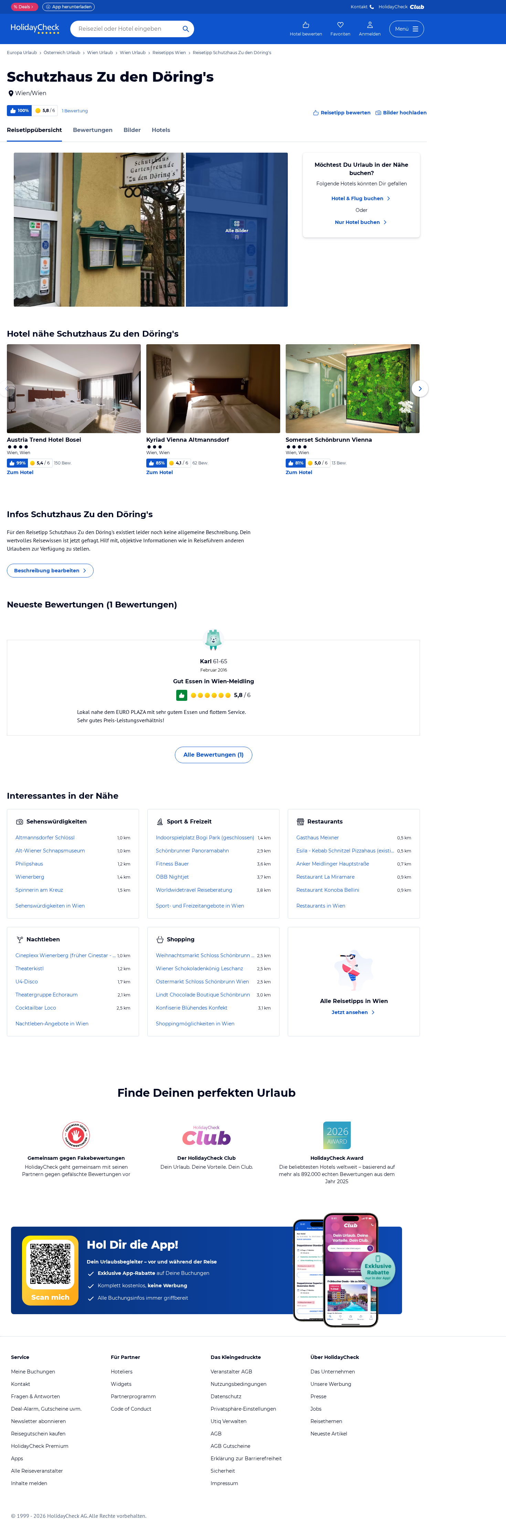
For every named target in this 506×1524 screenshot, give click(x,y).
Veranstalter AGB (231, 1372)
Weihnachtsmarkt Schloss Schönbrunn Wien (206, 955)
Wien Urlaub (100, 52)
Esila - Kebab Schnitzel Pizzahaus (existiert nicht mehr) (346, 851)
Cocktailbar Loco (35, 1008)
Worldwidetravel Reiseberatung (194, 890)
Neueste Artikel (328, 1434)
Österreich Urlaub (62, 52)
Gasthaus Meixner (317, 838)
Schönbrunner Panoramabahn (192, 851)
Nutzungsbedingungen (238, 1384)
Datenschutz (226, 1396)
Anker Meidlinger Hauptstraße (332, 864)
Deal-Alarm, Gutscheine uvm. (46, 1409)
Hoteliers (122, 1372)
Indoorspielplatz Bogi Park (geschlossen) (205, 838)
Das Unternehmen (332, 1372)
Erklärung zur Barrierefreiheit (246, 1458)
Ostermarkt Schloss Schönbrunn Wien (202, 982)
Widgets (121, 1384)
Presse (318, 1396)
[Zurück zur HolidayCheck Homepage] (35, 29)
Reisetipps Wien (169, 52)
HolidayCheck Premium (39, 1446)
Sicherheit (223, 1471)
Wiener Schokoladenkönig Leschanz (199, 968)
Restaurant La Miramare (325, 877)
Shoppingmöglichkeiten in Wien (195, 1024)
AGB (216, 1434)
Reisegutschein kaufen (38, 1434)
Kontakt (359, 6)
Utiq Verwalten (228, 1421)
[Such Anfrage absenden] (186, 29)
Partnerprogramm (133, 1396)
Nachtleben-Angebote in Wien (51, 1024)
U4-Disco (26, 982)
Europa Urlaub (22, 52)
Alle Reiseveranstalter (37, 1471)
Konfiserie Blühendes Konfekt (192, 1008)
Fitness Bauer (172, 864)
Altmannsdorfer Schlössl (45, 838)
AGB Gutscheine (230, 1446)
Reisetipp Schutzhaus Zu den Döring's (232, 52)
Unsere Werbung (330, 1384)
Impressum (224, 1483)
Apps (17, 1458)
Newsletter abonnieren (38, 1421)
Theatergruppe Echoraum (46, 995)
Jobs (315, 1409)
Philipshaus (29, 864)
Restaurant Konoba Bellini (327, 890)
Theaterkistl (29, 968)
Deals (22, 6)
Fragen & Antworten (35, 1396)
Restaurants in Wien (320, 906)
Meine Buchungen (33, 1372)
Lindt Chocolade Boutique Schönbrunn (203, 995)
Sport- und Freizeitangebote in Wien (200, 906)
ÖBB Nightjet (172, 877)
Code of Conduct (131, 1409)
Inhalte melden (29, 1483)
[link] (306, 29)
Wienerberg (29, 877)
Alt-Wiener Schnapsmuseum (50, 851)
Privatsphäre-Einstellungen (243, 1409)
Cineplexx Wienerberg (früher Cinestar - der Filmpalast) (65, 955)
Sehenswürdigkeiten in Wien (50, 906)
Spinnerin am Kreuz (39, 890)
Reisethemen (326, 1421)
